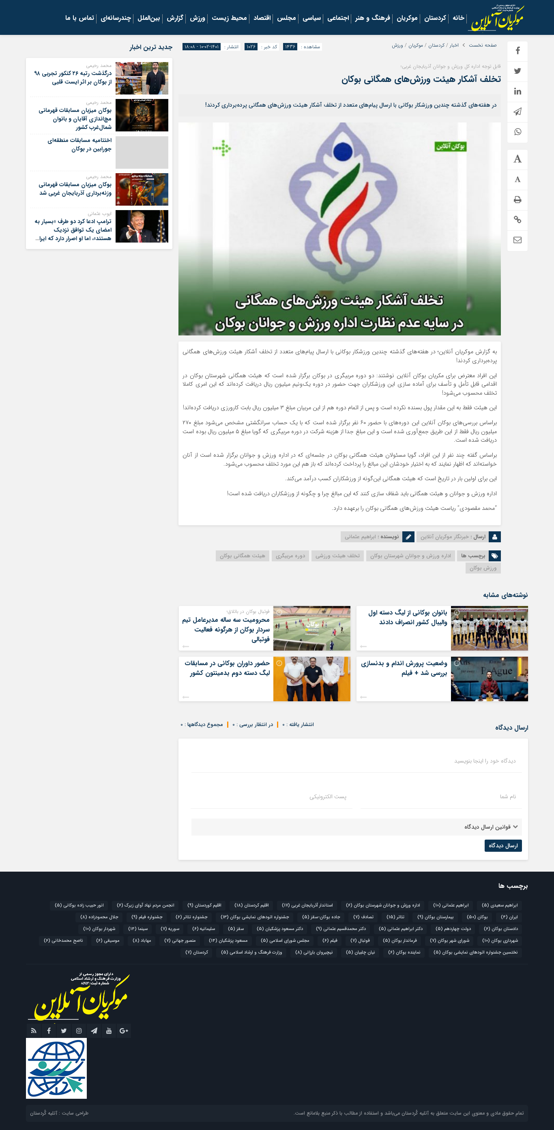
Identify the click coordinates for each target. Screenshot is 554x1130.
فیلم (329, 940)
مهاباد (142, 940)
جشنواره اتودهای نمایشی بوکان (255, 917)
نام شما (508, 796)
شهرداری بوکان (500, 940)
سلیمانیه (203, 929)
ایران (509, 917)
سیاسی (312, 18)
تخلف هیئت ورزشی (338, 556)
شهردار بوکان (99, 929)
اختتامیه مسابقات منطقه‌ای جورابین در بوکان (79, 144)
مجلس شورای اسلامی (285, 940)
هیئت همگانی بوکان (242, 556)
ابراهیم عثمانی (451, 905)
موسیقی (108, 940)
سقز (236, 929)
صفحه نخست (483, 45)
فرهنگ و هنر (372, 18)
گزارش (175, 18)
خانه (458, 18)
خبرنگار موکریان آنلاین (445, 537)
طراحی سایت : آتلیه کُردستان (59, 1113)
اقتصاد (262, 18)
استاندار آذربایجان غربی (307, 905)
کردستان (435, 18)
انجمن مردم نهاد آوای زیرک (145, 905)
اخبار (454, 45)
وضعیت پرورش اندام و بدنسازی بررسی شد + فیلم (404, 668)
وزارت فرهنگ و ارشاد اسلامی (251, 952)
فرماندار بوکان (400, 940)
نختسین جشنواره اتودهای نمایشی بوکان (476, 952)
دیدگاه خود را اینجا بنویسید (485, 761)
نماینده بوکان (404, 952)
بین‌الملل (148, 18)
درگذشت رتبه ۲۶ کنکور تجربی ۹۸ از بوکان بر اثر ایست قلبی (73, 77)
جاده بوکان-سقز (321, 917)
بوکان (477, 917)
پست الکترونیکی (327, 796)
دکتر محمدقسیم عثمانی (341, 929)
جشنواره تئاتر (192, 917)
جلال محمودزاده (99, 917)
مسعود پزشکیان (228, 940)
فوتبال (360, 940)
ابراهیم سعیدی (500, 905)
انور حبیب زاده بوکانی (79, 905)
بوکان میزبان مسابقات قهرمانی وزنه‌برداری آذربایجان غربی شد (75, 189)
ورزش (197, 18)
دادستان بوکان (501, 929)
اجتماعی (338, 18)
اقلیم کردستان (251, 905)
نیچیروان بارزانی (314, 952)
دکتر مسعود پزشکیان (280, 929)
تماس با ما (79, 18)
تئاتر (395, 917)
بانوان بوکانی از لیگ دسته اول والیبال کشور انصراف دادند (407, 617)
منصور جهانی (180, 940)
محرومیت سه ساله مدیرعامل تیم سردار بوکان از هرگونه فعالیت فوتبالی (226, 629)
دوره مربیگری (290, 556)
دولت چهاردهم (453, 929)
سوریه (170, 929)
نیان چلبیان (360, 952)
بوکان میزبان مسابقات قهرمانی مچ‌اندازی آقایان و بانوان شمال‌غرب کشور (75, 119)
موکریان (407, 18)
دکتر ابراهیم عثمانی (401, 929)
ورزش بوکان (483, 568)
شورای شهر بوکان (449, 940)
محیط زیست (229, 18)
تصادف (363, 917)
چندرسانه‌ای (116, 18)
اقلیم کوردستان (204, 905)
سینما (138, 929)
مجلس (286, 18)
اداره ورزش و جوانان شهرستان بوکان (410, 556)
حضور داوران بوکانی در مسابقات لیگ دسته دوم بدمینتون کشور (227, 668)
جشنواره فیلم (147, 917)
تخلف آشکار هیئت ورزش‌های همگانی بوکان (421, 79)
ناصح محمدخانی (63, 940)
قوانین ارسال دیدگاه (487, 827)
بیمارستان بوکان (435, 917)
